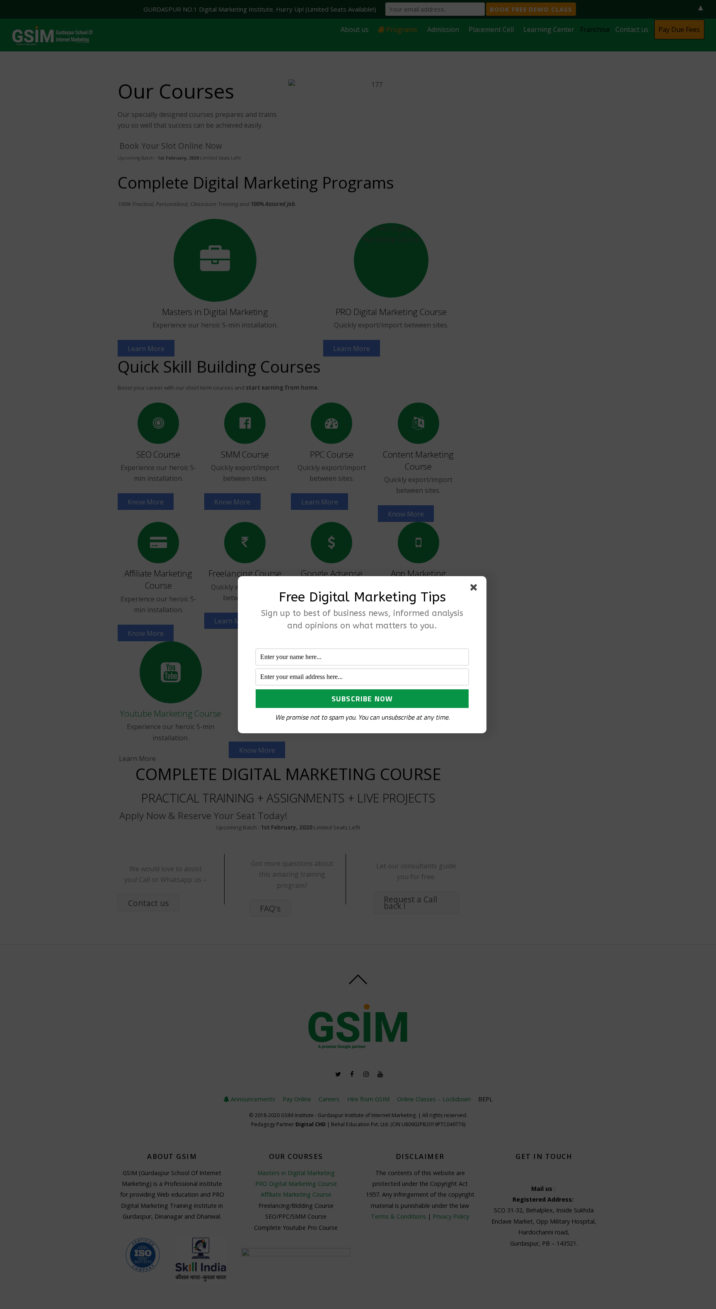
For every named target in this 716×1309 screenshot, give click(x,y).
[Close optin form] (475, 589)
